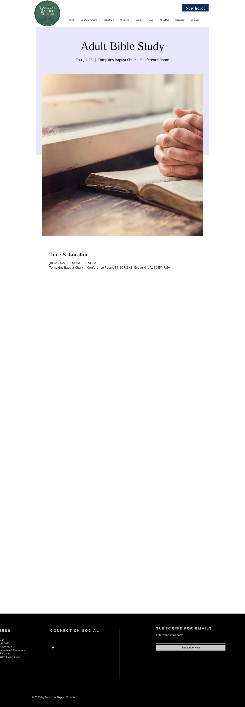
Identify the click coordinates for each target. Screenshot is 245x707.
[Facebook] (53, 647)
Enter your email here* (169, 635)
